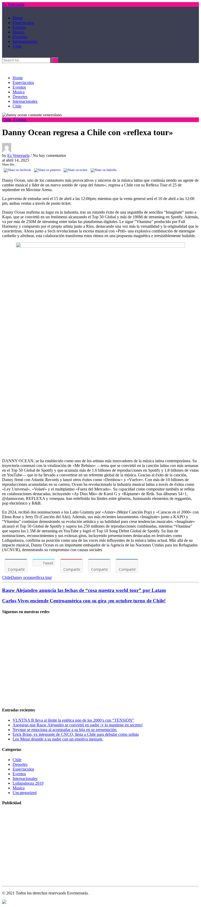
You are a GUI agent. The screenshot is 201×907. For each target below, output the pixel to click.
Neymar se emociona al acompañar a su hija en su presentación (65, 729)
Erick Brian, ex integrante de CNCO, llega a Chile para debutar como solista (76, 734)
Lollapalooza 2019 (28, 783)
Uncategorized (25, 792)
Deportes (20, 37)
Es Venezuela (13, 4)
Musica (19, 32)
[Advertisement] (100, 665)
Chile (17, 46)
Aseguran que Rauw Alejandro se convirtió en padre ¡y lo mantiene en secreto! (78, 725)
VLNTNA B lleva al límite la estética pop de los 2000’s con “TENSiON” (73, 720)
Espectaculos (23, 22)
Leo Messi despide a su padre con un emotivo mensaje (58, 739)
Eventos (19, 27)
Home (18, 18)
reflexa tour (42, 577)
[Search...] (3, 55)
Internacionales (25, 41)
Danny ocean (22, 577)
